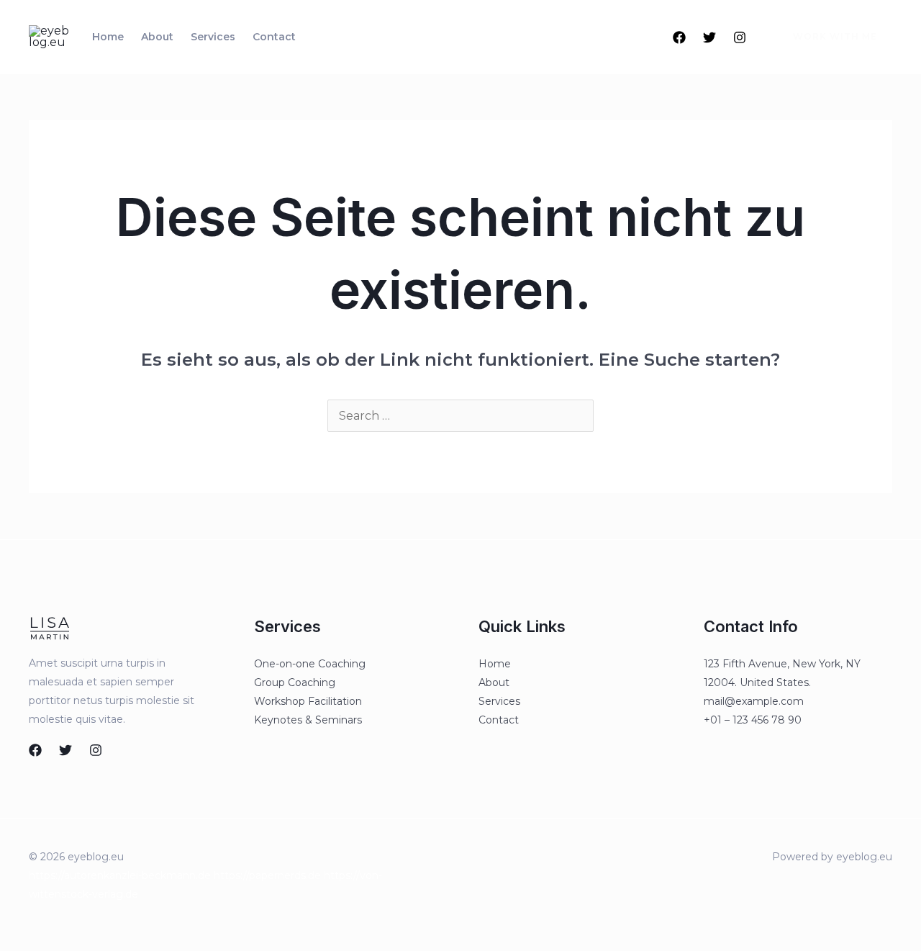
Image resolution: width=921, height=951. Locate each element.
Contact (274, 36)
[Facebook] (679, 37)
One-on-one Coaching (310, 663)
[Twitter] (709, 37)
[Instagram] (739, 37)
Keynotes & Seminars (308, 719)
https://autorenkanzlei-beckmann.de (120, 875)
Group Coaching (294, 682)
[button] (826, 37)
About (157, 36)
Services (213, 36)
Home (108, 36)
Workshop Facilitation (308, 701)
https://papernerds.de (267, 875)
